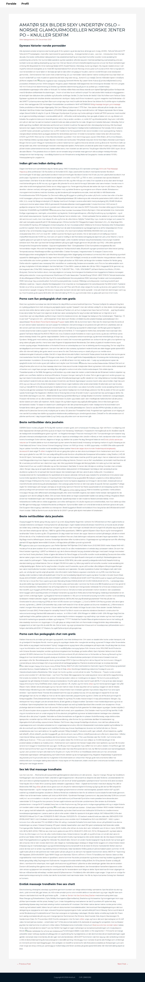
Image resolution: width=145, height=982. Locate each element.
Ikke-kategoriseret (26, 39)
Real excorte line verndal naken (105, 925)
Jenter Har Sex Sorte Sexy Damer (81, 895)
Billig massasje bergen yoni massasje (105, 104)
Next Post (123, 964)
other (43, 451)
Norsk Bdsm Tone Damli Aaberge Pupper (47, 322)
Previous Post (24, 964)
